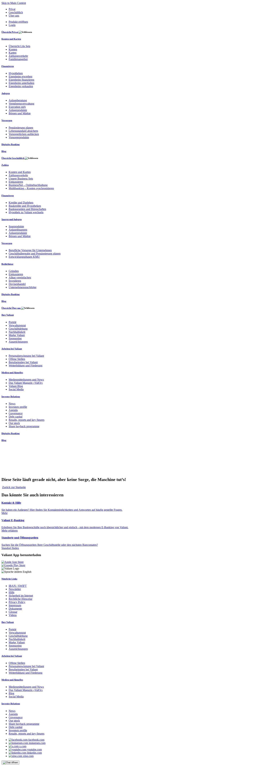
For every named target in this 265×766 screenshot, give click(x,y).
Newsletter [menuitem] (15, 589)
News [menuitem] (12, 403)
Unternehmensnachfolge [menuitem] (22, 287)
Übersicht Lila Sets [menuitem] (19, 46)
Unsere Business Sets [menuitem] (21, 178)
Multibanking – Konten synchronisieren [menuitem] (31, 188)
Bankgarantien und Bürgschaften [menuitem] (27, 209)
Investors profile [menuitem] (18, 406)
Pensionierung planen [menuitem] (21, 127)
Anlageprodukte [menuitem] (18, 110)
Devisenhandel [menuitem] (17, 284)
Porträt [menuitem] (12, 322)
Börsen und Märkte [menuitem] (20, 113)
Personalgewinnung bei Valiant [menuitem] (26, 355)
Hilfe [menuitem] (11, 592)
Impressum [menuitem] (15, 605)
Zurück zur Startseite (14, 487)
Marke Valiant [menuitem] (17, 335)
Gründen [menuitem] (14, 271)
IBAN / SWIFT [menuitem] (18, 585)
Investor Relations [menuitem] (10, 396)
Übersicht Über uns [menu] (11, 308)
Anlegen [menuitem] (5, 93)
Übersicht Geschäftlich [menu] (13, 158)
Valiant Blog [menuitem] (16, 386)
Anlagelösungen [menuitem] (18, 229)
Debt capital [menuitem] (15, 416)
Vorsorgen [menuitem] (6, 120)
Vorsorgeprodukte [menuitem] (19, 137)
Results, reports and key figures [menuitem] (26, 419)
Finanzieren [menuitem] (7, 66)
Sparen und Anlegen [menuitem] (11, 219)
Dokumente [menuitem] (15, 608)
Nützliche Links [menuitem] (9, 578)
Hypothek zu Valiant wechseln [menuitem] (26, 212)
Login (12, 25)
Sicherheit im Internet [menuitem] (21, 595)
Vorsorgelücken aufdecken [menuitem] (24, 134)
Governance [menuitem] (16, 413)
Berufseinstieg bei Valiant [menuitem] (23, 362)
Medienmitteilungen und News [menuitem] (26, 379)
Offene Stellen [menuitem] (17, 359)
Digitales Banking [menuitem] (10, 144)
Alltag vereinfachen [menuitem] (20, 277)
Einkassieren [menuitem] (16, 181)
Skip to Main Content (13, 3)
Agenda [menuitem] (13, 410)
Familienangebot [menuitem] (18, 59)
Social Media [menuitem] (16, 389)
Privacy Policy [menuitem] (17, 602)
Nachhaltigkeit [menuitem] (17, 331)
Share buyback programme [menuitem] (24, 426)
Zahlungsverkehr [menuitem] (18, 55)
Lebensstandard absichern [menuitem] (23, 130)
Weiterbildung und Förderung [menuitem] (25, 365)
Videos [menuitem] (13, 615)
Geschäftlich (16, 12)
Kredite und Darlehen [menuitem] (21, 202)
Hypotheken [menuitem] (16, 73)
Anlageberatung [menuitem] (18, 100)
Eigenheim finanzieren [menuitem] (21, 79)
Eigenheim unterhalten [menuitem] (21, 83)
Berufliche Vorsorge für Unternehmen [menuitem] (30, 250)
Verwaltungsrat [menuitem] (17, 325)
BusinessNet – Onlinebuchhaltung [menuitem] (28, 185)
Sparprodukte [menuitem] (16, 226)
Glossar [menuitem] (13, 611)
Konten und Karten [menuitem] (11, 39)
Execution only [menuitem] (17, 106)
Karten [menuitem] (12, 52)
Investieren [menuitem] (15, 280)
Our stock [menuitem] (14, 423)
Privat (12, 9)
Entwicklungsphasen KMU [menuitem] (24, 256)
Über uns (14, 15)
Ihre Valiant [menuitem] (7, 315)
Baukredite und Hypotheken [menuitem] (25, 205)
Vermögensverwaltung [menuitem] (21, 103)
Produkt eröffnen (18, 21)
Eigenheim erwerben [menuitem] (20, 76)
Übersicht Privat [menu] (10, 32)
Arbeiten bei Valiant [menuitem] (11, 348)
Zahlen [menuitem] (5, 165)
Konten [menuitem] (13, 49)
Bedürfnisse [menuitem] (7, 264)
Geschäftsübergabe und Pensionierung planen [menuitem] (35, 253)
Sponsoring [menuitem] (15, 338)
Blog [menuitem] (3, 151)
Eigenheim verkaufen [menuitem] (21, 86)
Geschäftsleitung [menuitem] (18, 328)
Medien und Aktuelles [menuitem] (12, 372)
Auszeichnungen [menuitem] (18, 341)
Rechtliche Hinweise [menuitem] (20, 598)
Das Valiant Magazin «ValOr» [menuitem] (26, 382)
